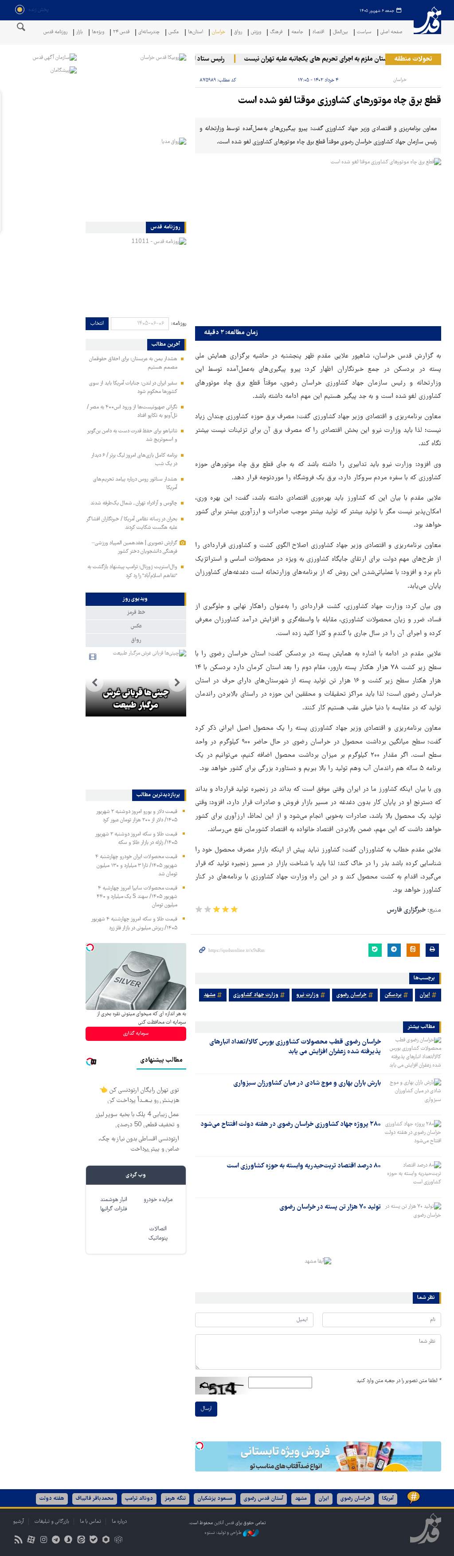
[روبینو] (105, 1540)
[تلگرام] (56, 1540)
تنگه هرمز (175, 1498)
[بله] (93, 1540)
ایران (424, 995)
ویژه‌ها (98, 32)
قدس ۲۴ (121, 32)
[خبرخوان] (18, 1540)
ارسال (206, 1409)
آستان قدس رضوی (263, 1498)
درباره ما (119, 1521)
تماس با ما (90, 1521)
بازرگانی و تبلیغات (52, 1521)
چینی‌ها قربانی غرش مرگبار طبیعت (135, 699)
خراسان (218, 32)
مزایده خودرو (158, 1200)
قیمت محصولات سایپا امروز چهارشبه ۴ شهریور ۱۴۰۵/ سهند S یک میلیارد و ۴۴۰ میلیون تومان (137, 897)
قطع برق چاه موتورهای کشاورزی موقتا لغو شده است (339, 101)
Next (94, 683)
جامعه (297, 32)
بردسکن (393, 995)
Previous (177, 683)
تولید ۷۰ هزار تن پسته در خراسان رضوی (330, 1207)
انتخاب (97, 323)
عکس (173, 32)
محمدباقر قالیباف (95, 1498)
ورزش (256, 32)
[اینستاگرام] (43, 1540)
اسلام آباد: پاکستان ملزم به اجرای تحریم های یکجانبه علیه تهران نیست (348, 59)
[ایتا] (80, 1540)
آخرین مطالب (166, 344)
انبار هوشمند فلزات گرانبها (113, 1204)
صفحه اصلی (391, 32)
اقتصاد (318, 32)
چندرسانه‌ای (149, 32)
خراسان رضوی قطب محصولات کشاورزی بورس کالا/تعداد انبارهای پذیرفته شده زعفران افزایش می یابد (295, 1047)
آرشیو (18, 1521)
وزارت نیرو (307, 995)
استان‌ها (195, 32)
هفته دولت (51, 1498)
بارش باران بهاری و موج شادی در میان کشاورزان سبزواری (307, 1083)
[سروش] (68, 1540)
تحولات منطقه (413, 59)
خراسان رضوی (352, 995)
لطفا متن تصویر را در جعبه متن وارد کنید (398, 1381)
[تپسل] (199, 1445)
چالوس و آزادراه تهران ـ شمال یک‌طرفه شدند (133, 503)
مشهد (209, 995)
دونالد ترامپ (139, 1498)
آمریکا (388, 1498)
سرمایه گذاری (136, 1033)
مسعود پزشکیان (214, 1498)
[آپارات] (30, 1540)
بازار (79, 32)
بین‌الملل (340, 32)
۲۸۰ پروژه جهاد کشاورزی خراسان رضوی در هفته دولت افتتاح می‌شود (290, 1124)
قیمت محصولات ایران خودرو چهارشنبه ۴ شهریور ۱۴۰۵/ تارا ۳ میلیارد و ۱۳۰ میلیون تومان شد (136, 865)
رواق (238, 32)
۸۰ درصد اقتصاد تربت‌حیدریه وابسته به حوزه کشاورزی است (304, 1166)
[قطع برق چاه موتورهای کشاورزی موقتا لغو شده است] (318, 240)
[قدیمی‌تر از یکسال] (412, 1052)
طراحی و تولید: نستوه (223, 1532)
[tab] (136, 599)
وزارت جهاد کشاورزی (255, 995)
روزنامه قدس (55, 32)
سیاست (364, 32)
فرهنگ (276, 32)
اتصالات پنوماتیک (158, 1234)
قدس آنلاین (427, 26)
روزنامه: (178, 323)
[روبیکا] (118, 1540)
